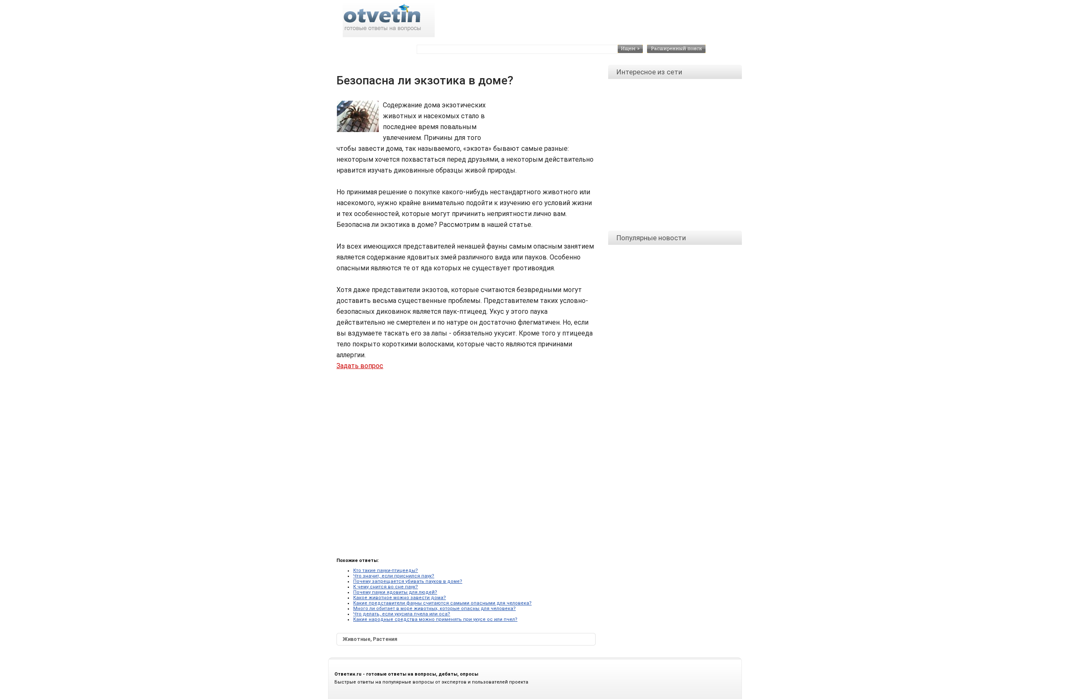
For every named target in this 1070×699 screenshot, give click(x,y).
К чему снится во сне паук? (385, 587)
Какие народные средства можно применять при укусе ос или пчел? (435, 619)
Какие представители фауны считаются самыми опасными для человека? (442, 603)
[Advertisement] (539, 118)
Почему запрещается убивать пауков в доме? (407, 581)
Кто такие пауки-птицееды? (385, 570)
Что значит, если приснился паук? (393, 576)
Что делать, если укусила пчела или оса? (401, 614)
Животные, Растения (370, 639)
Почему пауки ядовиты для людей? (395, 592)
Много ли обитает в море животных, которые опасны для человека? (434, 608)
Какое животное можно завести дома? (399, 597)
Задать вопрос (359, 366)
